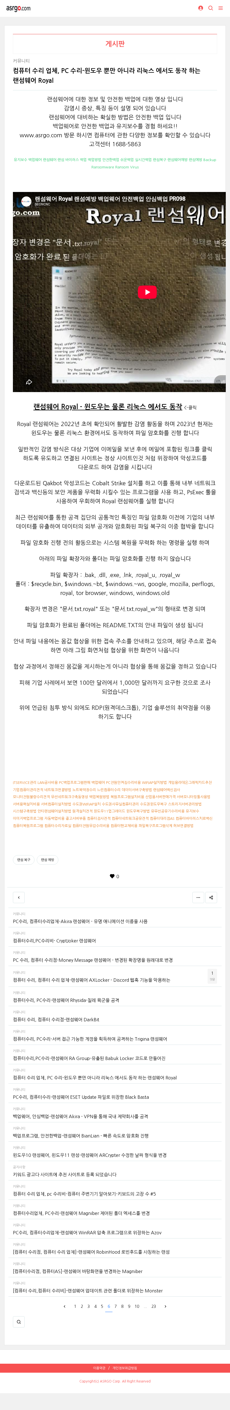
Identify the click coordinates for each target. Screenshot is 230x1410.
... (145, 1306)
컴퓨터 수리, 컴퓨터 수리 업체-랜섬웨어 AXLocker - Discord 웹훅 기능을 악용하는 (91, 980)
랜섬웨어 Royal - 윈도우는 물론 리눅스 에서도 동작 (107, 407)
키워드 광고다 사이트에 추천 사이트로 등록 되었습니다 (64, 1174)
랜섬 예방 (47, 860)
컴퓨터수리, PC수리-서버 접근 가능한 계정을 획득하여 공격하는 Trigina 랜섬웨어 (90, 1039)
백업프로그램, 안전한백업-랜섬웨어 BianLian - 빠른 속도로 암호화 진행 (81, 1136)
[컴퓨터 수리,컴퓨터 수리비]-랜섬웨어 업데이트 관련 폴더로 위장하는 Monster (88, 1290)
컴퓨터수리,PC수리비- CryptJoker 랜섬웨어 (54, 941)
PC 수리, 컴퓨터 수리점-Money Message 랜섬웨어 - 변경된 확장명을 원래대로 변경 (93, 960)
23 (153, 1306)
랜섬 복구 (23, 860)
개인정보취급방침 (124, 1368)
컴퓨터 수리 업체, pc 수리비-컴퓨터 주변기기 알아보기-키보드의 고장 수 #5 (84, 1194)
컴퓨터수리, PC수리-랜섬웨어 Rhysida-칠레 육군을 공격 (66, 1000)
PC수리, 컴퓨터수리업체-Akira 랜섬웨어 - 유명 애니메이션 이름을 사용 (80, 921)
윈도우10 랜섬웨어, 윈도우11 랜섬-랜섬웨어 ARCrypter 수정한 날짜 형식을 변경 (90, 1155)
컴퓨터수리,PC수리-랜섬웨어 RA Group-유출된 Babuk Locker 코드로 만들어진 (89, 1058)
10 (137, 1306)
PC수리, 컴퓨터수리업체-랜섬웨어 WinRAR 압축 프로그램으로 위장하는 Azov (87, 1232)
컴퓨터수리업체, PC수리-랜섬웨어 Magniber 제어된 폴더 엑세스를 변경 (81, 1213)
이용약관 (99, 1368)
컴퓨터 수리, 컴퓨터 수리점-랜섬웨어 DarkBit (56, 1019)
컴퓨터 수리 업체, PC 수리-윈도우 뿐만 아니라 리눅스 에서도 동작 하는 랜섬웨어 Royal (95, 1077)
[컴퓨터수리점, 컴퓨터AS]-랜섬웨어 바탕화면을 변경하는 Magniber (77, 1271)
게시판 (115, 44)
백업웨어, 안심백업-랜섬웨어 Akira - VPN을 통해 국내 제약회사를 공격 (80, 1116)
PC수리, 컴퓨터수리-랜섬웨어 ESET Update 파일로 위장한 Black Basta (81, 1097)
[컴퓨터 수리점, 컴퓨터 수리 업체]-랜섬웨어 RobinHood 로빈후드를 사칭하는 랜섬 (91, 1252)
